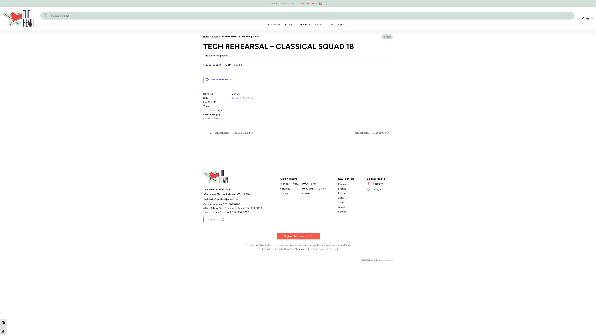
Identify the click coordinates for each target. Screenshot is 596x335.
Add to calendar (219, 79)
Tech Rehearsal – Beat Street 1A (371, 132)
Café (330, 24)
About (342, 24)
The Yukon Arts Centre (243, 98)
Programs (273, 24)
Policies (342, 211)
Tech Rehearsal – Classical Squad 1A (232, 132)
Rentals (305, 24)
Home (206, 36)
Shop (318, 24)
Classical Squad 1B (212, 118)
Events (290, 24)
